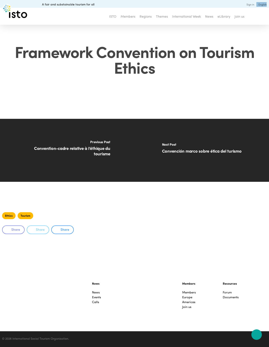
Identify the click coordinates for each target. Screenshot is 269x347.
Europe (187, 297)
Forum (227, 292)
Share (15, 229)
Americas (188, 302)
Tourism (25, 215)
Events (96, 297)
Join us (186, 306)
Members (189, 292)
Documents (231, 297)
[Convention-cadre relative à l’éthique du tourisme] (67, 150)
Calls (95, 302)
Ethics (9, 215)
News (96, 292)
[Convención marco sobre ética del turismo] (201, 150)
